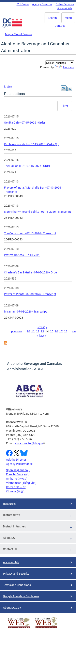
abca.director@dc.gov (29, 443)
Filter (64, 106)
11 (33, 331)
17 (61, 331)
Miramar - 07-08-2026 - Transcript (25, 311)
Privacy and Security (16, 573)
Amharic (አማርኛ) (17, 478)
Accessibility (64, 8)
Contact (60, 26)
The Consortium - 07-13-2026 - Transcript (30, 233)
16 (56, 331)
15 (51, 331)
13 (42, 331)
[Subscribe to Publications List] (5, 343)
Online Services (65, 4)
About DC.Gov (12, 607)
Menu (68, 18)
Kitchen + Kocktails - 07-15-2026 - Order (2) (31, 144)
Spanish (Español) (18, 470)
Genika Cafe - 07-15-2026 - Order (24, 122)
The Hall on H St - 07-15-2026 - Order (27, 166)
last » (42, 335)
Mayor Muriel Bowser (18, 34)
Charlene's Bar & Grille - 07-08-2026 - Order (31, 272)
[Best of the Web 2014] (19, 628)
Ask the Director (16, 459)
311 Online (23, 4)
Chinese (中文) (15, 491)
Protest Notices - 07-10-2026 (22, 255)
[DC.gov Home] (12, 27)
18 (65, 331)
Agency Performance (19, 464)
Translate (68, 67)
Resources (9, 504)
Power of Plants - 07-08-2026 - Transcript (30, 294)
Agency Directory (42, 4)
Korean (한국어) (16, 487)
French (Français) (17, 474)
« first (41, 327)
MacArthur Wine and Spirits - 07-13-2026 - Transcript (37, 211)
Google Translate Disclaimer (21, 596)
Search (52, 18)
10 (28, 331)
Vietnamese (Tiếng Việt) (21, 483)
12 (37, 331)
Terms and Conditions (17, 585)
